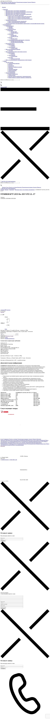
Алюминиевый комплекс (14, 63)
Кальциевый (11, 65)
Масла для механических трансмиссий (17, 22)
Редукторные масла (10, 43)
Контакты (14, 2)
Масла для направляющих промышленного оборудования (18, 59)
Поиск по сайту (4, 79)
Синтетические (11, 47)
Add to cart (3, 336)
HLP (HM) (10, 30)
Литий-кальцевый (12, 70)
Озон (6, 337)
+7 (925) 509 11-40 (13, 459)
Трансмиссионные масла (11, 20)
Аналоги (29, 2)
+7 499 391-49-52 (4, 3)
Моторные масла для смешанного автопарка (15, 13)
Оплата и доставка (7, 2)
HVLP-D (10, 37)
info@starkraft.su (11, 3)
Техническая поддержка (21, 2)
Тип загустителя (9, 62)
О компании (6, 439)
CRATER (10, 27)
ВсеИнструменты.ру (9, 338)
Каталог (6, 189)
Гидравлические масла (11, 29)
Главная (2, 189)
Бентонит (10, 64)
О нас (2, 2)
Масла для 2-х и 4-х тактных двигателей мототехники (20, 18)
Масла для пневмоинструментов (13, 49)
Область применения (10, 72)
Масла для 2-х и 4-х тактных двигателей (15, 15)
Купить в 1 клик (9, 336)
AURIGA (13, 45)
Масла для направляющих (18, 445)
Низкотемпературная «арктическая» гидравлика (19, 40)
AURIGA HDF (14, 48)
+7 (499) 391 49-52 (5, 459)
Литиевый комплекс (12, 69)
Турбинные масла (10, 25)
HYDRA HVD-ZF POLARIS (17, 42)
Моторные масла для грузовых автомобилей (35, 440)
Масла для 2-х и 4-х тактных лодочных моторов (19, 17)
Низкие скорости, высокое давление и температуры (19, 77)
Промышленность (7, 24)
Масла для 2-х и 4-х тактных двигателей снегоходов (20, 16)
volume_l (3, 323)
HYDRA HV (14, 35)
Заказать (2, 312)
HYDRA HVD (14, 38)
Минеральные (11, 44)
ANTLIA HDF (14, 56)
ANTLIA (13, 54)
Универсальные (11, 75)
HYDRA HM (14, 31)
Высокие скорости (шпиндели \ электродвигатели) (19, 76)
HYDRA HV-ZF (14, 36)
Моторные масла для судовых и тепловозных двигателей (18, 14)
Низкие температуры (13, 74)
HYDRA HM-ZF (14, 33)
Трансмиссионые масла (36, 442)
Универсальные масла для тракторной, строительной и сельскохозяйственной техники (25, 23)
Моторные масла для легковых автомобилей (15, 10)
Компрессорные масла (41, 443)
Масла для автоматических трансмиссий (17, 21)
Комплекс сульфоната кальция (15, 67)
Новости (33, 2)
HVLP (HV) (11, 34)
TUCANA (10, 50)
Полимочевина (11, 71)
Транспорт (5, 9)
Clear (6, 329)
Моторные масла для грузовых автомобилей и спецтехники (19, 11)
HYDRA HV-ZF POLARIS (17, 41)
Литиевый (10, 68)
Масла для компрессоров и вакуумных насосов (16, 51)
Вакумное (10, 57)
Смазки (4, 61)
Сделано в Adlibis (4, 481)
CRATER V (10, 28)
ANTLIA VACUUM (15, 58)
